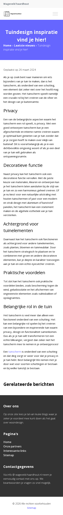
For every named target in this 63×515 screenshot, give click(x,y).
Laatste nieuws (24, 45)
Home (7, 45)
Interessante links (14, 451)
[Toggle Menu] (55, 13)
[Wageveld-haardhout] (12, 13)
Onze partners (12, 446)
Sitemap (8, 455)
